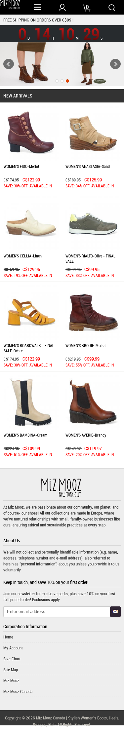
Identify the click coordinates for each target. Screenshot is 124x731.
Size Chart (12, 659)
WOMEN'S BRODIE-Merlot (85, 345)
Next (115, 64)
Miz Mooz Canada (17, 691)
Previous (8, 64)
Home (8, 637)
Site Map (10, 670)
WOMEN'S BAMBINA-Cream (25, 435)
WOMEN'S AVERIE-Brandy (85, 435)
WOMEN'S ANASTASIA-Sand (87, 166)
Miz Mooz (11, 680)
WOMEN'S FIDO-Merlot (21, 166)
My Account (13, 648)
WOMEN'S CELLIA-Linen (23, 255)
